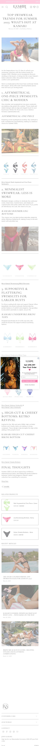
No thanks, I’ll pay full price (30, 384)
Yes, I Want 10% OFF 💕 (29, 381)
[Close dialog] (38, 358)
